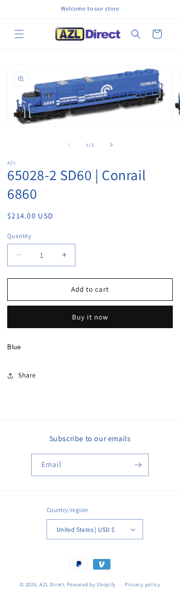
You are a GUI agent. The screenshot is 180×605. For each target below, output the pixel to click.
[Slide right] (111, 144)
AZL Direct (52, 584)
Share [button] (27, 375)
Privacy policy (142, 584)
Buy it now (90, 316)
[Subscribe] (137, 465)
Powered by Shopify (91, 584)
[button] (19, 34)
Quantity (19, 236)
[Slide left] (69, 144)
